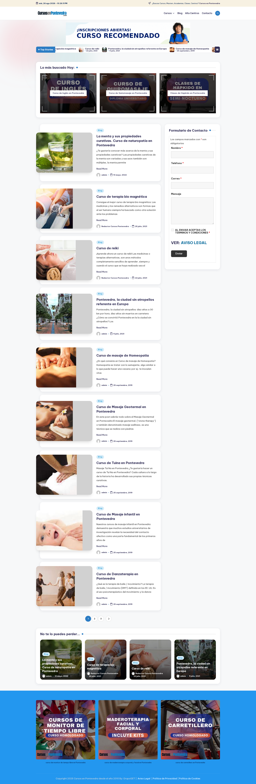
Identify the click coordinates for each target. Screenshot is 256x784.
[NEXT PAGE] (109, 619)
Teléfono (177, 163)
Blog (100, 130)
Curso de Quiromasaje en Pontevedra (128, 93)
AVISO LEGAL (194, 242)
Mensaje (176, 194)
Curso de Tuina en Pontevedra (120, 463)
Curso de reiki (107, 248)
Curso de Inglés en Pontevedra (68, 93)
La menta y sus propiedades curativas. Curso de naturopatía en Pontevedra (124, 140)
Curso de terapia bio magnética (121, 197)
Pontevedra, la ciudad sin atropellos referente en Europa (93, 48)
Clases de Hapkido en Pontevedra (187, 93)
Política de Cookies (189, 778)
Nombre (177, 148)
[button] (109, 619)
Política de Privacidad (165, 778)
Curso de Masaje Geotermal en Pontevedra (196, 48)
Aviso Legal (144, 778)
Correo (176, 178)
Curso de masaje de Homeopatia (148, 48)
